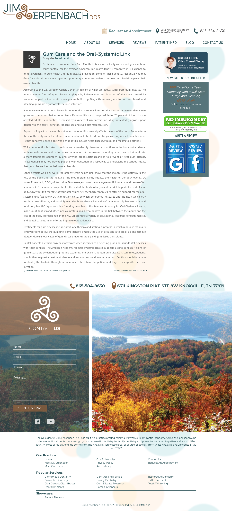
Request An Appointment (130, 31)
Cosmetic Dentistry (56, 480)
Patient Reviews (54, 497)
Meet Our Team (54, 466)
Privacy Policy (104, 462)
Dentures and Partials (109, 476)
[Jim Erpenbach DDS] (51, 12)
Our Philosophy (105, 459)
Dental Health (62, 58)
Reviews (140, 43)
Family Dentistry (106, 480)
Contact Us (213, 43)
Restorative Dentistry (161, 476)
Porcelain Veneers (107, 487)
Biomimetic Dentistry (58, 476)
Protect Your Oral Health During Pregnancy (47, 270)
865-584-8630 (212, 31)
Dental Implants (54, 487)
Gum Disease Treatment (111, 483)
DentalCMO (139, 505)
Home (71, 43)
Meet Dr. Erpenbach (56, 462)
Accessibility (103, 466)
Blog (189, 43)
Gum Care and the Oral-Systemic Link (86, 53)
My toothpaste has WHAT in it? (130, 270)
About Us (92, 43)
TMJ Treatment (157, 480)
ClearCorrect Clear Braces (60, 483)
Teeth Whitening (158, 483)
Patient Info (166, 43)
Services (116, 43)
